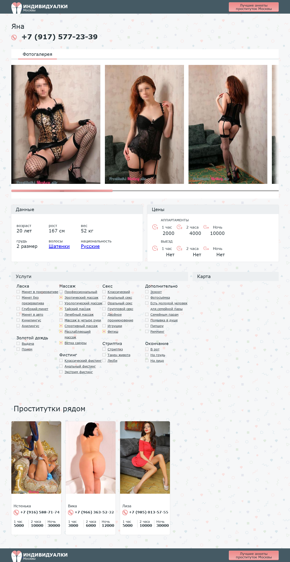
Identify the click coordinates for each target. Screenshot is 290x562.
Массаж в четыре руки (83, 320)
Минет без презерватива (33, 300)
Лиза (126, 506)
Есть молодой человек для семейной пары (168, 306)
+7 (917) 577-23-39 (59, 36)
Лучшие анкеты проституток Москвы (254, 7)
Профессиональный (81, 292)
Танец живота (119, 355)
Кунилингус (31, 320)
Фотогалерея (37, 54)
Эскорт (156, 292)
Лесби (112, 360)
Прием (27, 349)
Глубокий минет (35, 309)
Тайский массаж (78, 309)
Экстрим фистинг (79, 372)
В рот (155, 349)
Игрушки (115, 326)
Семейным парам (164, 314)
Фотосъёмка (160, 297)
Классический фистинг (83, 360)
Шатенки (59, 246)
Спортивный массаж (81, 326)
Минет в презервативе (40, 292)
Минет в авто (32, 314)
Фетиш (113, 331)
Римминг (157, 331)
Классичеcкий (119, 292)
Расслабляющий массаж (78, 334)
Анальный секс (120, 297)
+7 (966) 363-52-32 (93, 512)
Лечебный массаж (79, 314)
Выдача (28, 343)
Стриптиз (115, 349)
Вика (72, 506)
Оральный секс (120, 303)
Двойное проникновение (120, 317)
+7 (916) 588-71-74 (39, 512)
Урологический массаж (83, 303)
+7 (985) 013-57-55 (148, 512)
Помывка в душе (164, 320)
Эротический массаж (81, 297)
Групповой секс (120, 309)
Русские (90, 246)
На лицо (157, 360)
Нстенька (22, 506)
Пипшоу (157, 326)
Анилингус (30, 326)
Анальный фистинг (80, 366)
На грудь (157, 355)
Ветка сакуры (76, 343)
